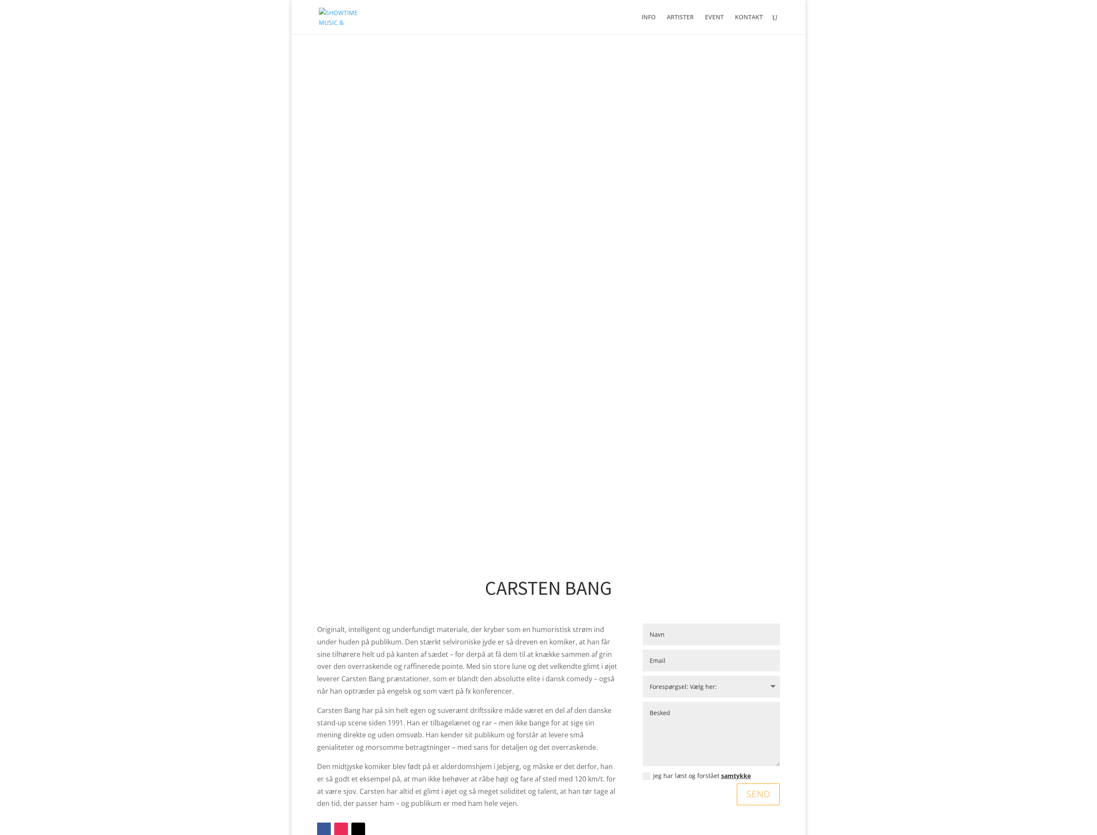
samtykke (736, 776)
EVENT (714, 17)
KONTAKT (749, 17)
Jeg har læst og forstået (702, 776)
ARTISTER (680, 17)
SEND (758, 794)
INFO (648, 17)
